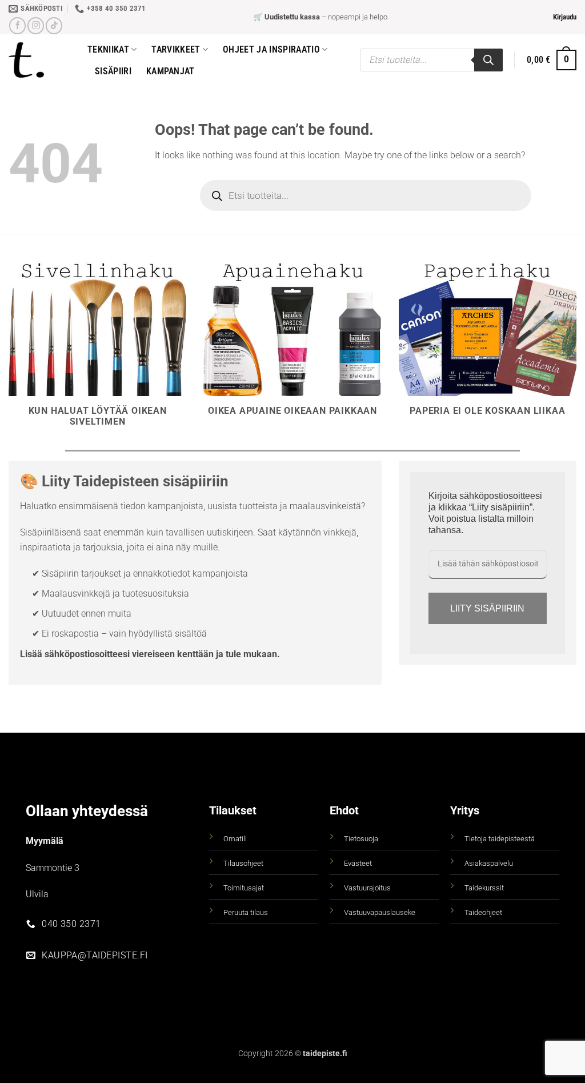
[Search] (488, 60)
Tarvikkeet (175, 49)
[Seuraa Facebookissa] (17, 25)
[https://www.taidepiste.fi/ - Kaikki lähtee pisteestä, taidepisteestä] (39, 60)
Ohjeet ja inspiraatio (271, 49)
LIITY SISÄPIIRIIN (487, 608)
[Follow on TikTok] (54, 25)
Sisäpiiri (113, 71)
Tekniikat (108, 49)
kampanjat (170, 71)
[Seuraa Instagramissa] (35, 25)
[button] (564, 17)
